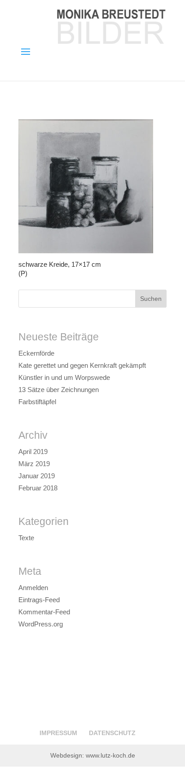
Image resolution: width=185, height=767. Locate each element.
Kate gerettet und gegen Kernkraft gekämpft (82, 365)
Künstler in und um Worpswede (64, 377)
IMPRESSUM (58, 732)
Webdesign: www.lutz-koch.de (92, 755)
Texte (26, 538)
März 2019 (34, 463)
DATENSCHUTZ (112, 732)
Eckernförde (36, 353)
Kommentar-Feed (44, 612)
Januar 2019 (36, 476)
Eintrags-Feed (39, 600)
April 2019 (33, 451)
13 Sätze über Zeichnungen (58, 389)
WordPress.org (40, 624)
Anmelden (33, 587)
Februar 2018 (37, 488)
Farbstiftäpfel (37, 402)
